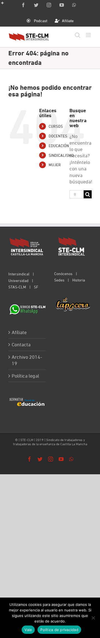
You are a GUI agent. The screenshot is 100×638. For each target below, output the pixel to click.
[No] (93, 618)
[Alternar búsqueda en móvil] (77, 35)
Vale (28, 629)
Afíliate (19, 332)
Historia (78, 280)
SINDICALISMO (61, 155)
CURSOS (56, 126)
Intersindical (18, 273)
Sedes (59, 280)
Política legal (25, 376)
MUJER (55, 164)
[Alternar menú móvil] (89, 35)
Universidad (18, 280)
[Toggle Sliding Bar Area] (5, 5)
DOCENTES (58, 136)
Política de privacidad (59, 629)
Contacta (21, 344)
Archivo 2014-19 (27, 360)
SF (36, 287)
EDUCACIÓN (59, 145)
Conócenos (63, 273)
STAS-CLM (17, 287)
